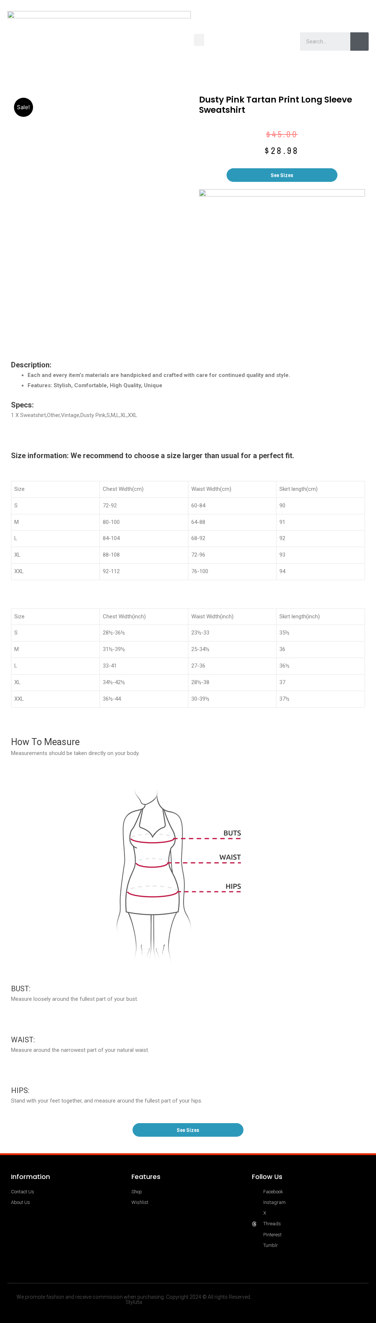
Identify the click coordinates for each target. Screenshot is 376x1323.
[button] (199, 40)
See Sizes (282, 175)
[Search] (359, 41)
